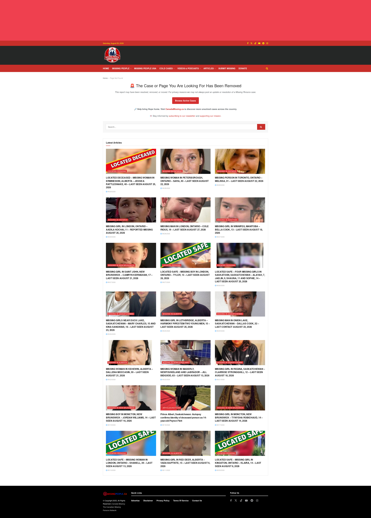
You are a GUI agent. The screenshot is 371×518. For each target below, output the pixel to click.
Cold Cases (166, 68)
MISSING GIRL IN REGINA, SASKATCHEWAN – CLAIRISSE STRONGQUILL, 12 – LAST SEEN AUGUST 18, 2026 (240, 372)
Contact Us (197, 500)
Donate (243, 68)
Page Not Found (116, 78)
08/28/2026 (111, 191)
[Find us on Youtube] (259, 43)
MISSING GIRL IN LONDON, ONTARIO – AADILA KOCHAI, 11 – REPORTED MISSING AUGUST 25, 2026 (129, 229)
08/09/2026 (220, 470)
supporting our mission (210, 115)
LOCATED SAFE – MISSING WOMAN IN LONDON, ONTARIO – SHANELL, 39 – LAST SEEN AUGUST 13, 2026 (129, 463)
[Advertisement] (185, 20)
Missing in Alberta (172, 314)
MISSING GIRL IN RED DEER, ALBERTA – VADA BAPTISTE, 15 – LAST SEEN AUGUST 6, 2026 (185, 463)
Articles (208, 68)
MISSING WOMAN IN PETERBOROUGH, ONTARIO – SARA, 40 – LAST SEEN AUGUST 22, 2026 (184, 181)
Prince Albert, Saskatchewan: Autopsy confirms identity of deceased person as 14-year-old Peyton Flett (183, 417)
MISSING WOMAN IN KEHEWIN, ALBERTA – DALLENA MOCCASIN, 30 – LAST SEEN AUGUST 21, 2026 (129, 372)
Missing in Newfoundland (176, 362)
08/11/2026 (166, 470)
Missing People (120, 68)
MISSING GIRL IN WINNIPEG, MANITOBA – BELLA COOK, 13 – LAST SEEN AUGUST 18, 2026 (239, 229)
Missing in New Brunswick (121, 265)
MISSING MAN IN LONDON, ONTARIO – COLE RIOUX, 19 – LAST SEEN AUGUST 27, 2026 (184, 228)
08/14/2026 (111, 470)
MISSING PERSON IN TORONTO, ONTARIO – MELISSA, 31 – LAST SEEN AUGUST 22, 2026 (239, 179)
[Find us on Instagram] (267, 43)
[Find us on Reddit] (263, 43)
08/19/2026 (111, 425)
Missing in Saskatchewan (120, 314)
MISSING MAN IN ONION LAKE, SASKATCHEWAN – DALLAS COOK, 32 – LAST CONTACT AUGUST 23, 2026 (237, 323)
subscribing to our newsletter (182, 115)
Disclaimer (148, 500)
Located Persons (117, 171)
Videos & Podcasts (188, 68)
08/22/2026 (166, 379)
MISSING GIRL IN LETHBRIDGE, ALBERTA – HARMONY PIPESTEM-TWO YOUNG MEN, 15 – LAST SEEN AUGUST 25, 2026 (185, 323)
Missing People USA (145, 68)
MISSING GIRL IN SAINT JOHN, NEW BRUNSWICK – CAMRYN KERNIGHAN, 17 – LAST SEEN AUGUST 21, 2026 (129, 275)
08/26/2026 (220, 285)
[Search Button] (267, 68)
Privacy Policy (163, 500)
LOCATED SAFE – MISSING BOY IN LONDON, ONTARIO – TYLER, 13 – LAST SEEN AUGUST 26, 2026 (185, 275)
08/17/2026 (220, 425)
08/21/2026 (220, 379)
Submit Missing (226, 68)
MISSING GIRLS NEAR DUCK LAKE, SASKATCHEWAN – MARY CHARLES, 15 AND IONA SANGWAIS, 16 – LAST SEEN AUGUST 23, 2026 (131, 325)
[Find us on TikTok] (255, 43)
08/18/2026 (166, 425)
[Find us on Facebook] (247, 43)
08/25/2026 (220, 331)
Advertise (135, 500)
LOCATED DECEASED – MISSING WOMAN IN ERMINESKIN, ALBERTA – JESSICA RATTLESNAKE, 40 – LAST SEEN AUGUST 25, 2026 (131, 182)
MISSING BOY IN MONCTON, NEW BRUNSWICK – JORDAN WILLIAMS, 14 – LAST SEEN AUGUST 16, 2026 (131, 417)
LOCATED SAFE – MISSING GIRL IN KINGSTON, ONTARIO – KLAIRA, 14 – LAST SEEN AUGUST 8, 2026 (238, 463)
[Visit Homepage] (112, 55)
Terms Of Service (181, 500)
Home (106, 68)
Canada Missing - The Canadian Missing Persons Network (114, 506)
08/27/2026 (220, 237)
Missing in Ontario (172, 171)
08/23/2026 (111, 379)
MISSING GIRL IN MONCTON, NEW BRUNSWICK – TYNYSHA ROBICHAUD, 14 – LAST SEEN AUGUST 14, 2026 (239, 417)
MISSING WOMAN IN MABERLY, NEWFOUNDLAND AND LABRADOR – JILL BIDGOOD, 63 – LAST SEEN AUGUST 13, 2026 (184, 372)
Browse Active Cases (185, 100)
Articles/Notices (171, 408)
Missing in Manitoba (227, 220)
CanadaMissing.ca (175, 109)
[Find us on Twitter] (251, 43)
